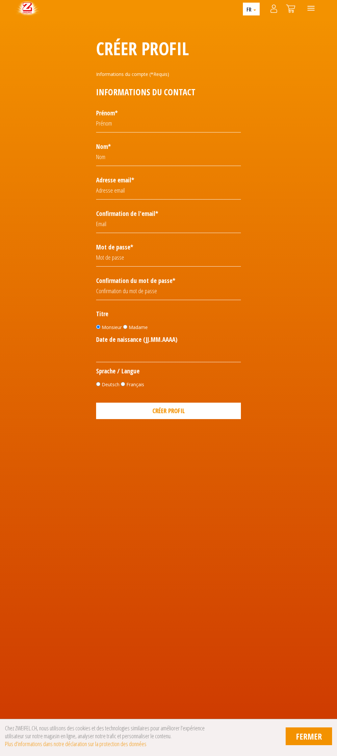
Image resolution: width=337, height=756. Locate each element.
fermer (309, 736)
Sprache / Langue (118, 371)
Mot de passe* (114, 247)
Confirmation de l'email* (127, 213)
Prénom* (107, 113)
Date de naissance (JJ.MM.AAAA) (136, 340)
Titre (102, 314)
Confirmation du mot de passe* (135, 280)
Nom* (103, 146)
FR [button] (249, 9)
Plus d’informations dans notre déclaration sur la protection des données (75, 744)
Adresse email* (115, 180)
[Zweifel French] (27, 8)
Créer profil (168, 411)
